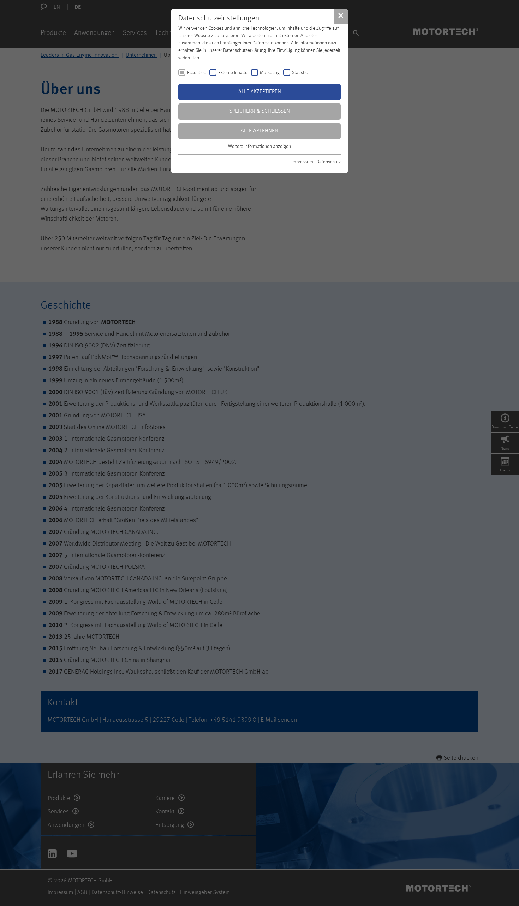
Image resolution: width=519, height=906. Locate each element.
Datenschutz (328, 162)
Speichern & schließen (259, 111)
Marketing (270, 72)
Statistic (300, 72)
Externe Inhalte (232, 72)
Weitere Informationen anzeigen (259, 146)
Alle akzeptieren (259, 92)
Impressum (302, 162)
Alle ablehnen (259, 131)
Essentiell (196, 72)
